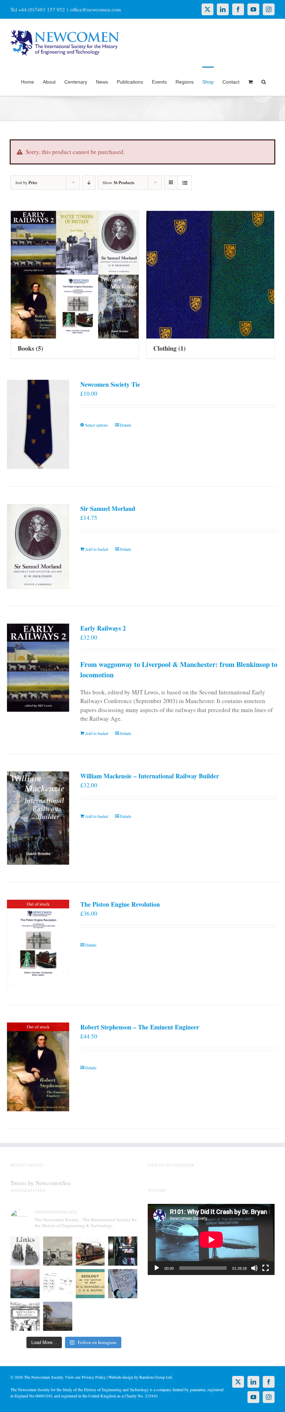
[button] (263, 81)
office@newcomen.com (95, 9)
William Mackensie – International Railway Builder (149, 775)
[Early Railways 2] (38, 668)
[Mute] (254, 1268)
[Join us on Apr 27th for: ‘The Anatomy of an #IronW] (90, 1251)
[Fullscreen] (265, 1268)
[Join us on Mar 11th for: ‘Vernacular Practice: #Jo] (25, 1316)
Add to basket (96, 549)
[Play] (156, 1268)
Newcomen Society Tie (110, 384)
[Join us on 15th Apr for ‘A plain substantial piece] (25, 1283)
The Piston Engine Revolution (120, 904)
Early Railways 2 (103, 628)
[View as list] (185, 182)
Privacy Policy (94, 1377)
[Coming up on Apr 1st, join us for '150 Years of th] (57, 1283)
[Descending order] (89, 183)
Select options (96, 425)
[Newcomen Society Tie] (38, 424)
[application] (211, 1239)
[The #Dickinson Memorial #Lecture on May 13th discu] (57, 1251)
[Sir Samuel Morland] (38, 546)
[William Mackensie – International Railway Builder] (38, 818)
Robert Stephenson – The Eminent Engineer (139, 1027)
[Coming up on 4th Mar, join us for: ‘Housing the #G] (57, 1316)
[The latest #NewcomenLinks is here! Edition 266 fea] (25, 1251)
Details (125, 425)
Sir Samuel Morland (107, 508)
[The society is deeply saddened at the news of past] (122, 1251)
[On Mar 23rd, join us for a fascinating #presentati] (90, 1283)
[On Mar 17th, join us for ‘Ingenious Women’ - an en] (122, 1283)
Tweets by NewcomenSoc (40, 1183)
